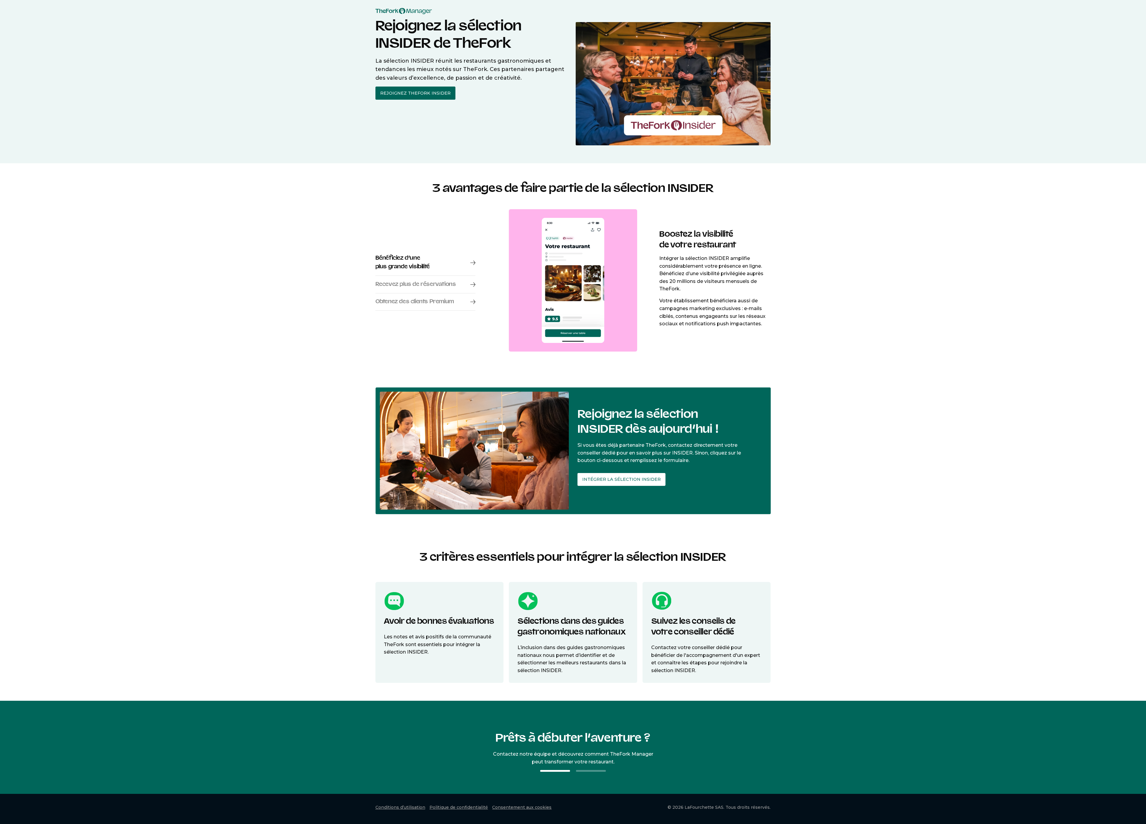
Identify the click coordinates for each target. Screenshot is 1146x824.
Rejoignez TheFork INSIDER (415, 93)
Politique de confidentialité (458, 807)
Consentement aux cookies (522, 807)
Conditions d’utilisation (400, 807)
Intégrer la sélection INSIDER (621, 479)
